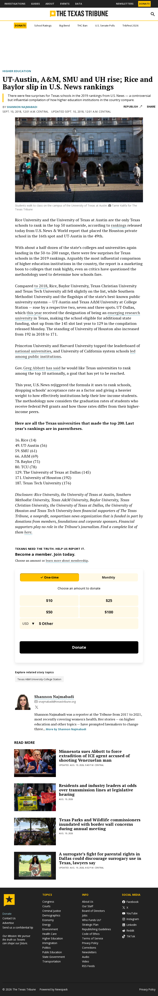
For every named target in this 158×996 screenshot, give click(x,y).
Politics (46, 947)
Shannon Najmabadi (22, 107)
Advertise (8, 923)
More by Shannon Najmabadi (66, 729)
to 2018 (40, 285)
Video (85, 961)
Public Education (52, 952)
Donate (144, 3)
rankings (118, 225)
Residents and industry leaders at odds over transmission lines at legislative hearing (98, 790)
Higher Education (17, 71)
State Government (53, 957)
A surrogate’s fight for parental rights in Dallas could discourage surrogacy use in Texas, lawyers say (100, 858)
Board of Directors (93, 911)
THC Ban (82, 25)
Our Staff (87, 906)
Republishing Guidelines (96, 929)
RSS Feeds (88, 966)
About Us (87, 901)
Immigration (49, 943)
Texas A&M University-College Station (39, 679)
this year (34, 312)
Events (64, 3)
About (49, 3)
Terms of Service (92, 938)
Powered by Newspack (54, 989)
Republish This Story (133, 106)
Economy (48, 920)
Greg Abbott (34, 367)
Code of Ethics (91, 934)
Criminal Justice (51, 911)
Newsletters (124, 3)
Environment (50, 929)
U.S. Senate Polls (105, 25)
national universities (33, 351)
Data (78, 3)
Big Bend (64, 25)
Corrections (89, 947)
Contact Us (9, 918)
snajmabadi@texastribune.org (57, 701)
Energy (46, 924)
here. (28, 532)
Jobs (84, 915)
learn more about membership (67, 560)
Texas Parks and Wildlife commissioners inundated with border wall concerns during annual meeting (99, 824)
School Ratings (43, 25)
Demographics (51, 915)
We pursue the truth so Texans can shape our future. (16, 939)
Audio (85, 957)
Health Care (49, 934)
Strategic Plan (90, 924)
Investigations (14, 3)
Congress (48, 901)
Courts (46, 906)
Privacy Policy (90, 943)
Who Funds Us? (91, 920)
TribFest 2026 (131, 25)
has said (53, 367)
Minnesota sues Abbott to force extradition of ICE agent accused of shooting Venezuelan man (94, 756)
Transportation (51, 961)
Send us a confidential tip (18, 927)
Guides (35, 3)
